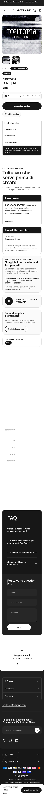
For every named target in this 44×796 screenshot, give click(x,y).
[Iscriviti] (37, 730)
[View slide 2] (20, 663)
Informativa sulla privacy (29, 779)
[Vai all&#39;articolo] (6, 60)
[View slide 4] (26, 663)
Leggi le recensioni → (12, 419)
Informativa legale (35, 782)
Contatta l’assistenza (16, 329)
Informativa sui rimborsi (14, 779)
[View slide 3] (23, 663)
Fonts (8, 343)
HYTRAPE (6, 68)
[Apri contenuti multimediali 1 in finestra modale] (37, 19)
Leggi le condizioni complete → (18, 288)
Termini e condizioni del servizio (13, 782)
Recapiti (26, 782)
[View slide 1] (17, 663)
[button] (22, 434)
